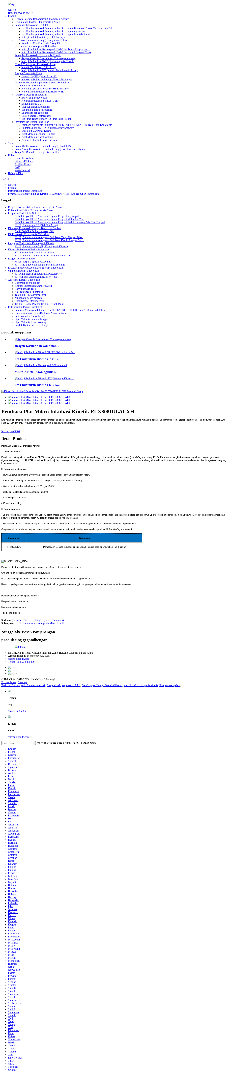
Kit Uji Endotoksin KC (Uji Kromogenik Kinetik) (47, 61)
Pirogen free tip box (169, 685)
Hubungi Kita (15, 173)
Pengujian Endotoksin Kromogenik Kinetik (38, 55)
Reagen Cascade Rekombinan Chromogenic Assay (42, 18)
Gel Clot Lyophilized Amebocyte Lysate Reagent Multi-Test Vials (56, 34)
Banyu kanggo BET (32, 103)
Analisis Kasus (23, 164)
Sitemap (22, 682)
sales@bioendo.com (18, 658)
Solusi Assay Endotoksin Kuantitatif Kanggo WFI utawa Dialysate (50, 149)
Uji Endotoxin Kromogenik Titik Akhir (35, 46)
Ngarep (12, 9)
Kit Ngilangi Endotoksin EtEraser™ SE (42, 91)
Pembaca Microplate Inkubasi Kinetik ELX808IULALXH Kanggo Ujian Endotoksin (66, 124)
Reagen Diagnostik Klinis (28, 73)
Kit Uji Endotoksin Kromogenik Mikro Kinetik (40, 623)
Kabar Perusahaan (24, 158)
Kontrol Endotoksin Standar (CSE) (40, 100)
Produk (12, 15)
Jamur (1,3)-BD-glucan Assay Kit (39, 76)
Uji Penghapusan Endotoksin (30, 85)
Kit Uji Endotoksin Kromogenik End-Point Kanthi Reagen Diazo (56, 52)
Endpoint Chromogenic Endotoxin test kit (23, 685)
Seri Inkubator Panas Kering (36, 130)
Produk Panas (8, 682)
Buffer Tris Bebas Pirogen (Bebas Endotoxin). (39, 620)
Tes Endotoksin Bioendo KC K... (37, 385)
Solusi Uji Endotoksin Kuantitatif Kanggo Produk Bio (43, 146)
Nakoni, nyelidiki (10, 431)
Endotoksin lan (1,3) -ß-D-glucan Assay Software (47, 127)
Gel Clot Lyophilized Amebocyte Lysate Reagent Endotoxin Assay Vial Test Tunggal (66, 28)
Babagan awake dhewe (20, 12)
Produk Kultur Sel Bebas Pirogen (39, 140)
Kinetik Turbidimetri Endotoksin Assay (35, 64)
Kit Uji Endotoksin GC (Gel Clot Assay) (43, 37)
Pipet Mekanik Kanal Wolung (37, 137)
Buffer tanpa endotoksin (34, 97)
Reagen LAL (54, 685)
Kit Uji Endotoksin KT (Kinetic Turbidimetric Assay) (49, 70)
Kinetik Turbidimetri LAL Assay (38, 67)
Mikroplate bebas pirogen (34, 112)
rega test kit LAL (71, 685)
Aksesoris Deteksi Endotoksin (31, 94)
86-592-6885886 (17, 711)
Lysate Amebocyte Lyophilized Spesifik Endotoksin (42, 82)
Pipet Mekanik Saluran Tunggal (38, 134)
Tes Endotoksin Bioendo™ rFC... (37, 359)
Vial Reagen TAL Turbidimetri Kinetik (35, 252)
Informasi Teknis (24, 161)
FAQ (17, 167)
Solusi (11, 143)
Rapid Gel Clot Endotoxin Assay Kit (40, 43)
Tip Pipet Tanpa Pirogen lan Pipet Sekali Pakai (46, 118)
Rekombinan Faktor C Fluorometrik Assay (37, 22)
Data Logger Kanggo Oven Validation (102, 685)
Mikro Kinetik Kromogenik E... (36, 372)
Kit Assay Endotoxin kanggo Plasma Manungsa (46, 79)
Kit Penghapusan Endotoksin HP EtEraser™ (45, 88)
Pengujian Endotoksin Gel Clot (31, 25)
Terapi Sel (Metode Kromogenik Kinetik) (37, 152)
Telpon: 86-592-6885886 (21, 661)
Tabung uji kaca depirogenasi (36, 109)
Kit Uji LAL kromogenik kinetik (141, 685)
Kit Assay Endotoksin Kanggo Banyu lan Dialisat (41, 40)
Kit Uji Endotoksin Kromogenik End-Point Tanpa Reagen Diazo (55, 49)
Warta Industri (22, 170)
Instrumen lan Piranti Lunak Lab (32, 121)
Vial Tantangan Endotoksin (35, 106)
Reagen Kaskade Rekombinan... (37, 346)
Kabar (11, 155)
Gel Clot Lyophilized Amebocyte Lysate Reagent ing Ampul (53, 31)
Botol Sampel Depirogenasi (36, 115)
